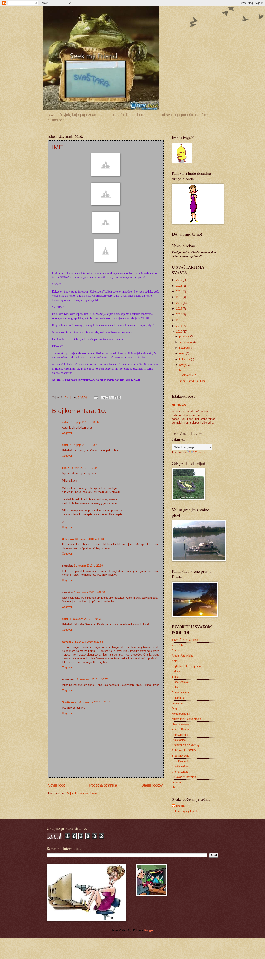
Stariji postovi (152, 785)
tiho (174, 787)
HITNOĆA (179, 405)
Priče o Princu (180, 729)
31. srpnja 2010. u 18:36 (84, 422)
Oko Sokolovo (180, 724)
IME (180, 369)
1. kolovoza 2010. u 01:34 (89, 592)
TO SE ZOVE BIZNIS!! (192, 381)
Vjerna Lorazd (180, 771)
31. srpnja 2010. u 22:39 (88, 565)
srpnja (183, 365)
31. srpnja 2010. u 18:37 (84, 445)
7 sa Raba (178, 645)
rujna (182, 353)
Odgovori (67, 433)
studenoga (186, 342)
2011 (179, 325)
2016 (179, 297)
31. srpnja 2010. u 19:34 (89, 539)
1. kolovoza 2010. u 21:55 (87, 641)
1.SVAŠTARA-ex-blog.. (186, 639)
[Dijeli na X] (111, 398)
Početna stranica (103, 785)
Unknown (68, 539)
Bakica (176, 671)
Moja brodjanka (181, 713)
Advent (66, 641)
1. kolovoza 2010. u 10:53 (85, 618)
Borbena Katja (180, 692)
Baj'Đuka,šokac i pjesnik (186, 666)
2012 (179, 320)
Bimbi (175, 676)
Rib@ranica (179, 740)
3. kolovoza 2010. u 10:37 (92, 679)
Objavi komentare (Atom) (82, 793)
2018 (179, 285)
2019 (179, 280)
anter (65, 422)
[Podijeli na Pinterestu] (119, 398)
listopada (185, 347)
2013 (179, 314)
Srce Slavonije (180, 755)
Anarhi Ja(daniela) (182, 655)
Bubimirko (178, 697)
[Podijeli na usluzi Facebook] (115, 398)
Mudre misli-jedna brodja (186, 718)
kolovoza (185, 359)
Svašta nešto (70, 702)
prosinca (184, 336)
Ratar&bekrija (180, 734)
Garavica (177, 703)
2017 (179, 291)
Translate (200, 452)
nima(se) (177, 782)
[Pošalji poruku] (96, 397)
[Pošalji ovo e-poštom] (103, 398)
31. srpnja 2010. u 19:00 (82, 467)
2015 (179, 303)
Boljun (175, 687)
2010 (179, 331)
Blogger (148, 930)
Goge (175, 708)
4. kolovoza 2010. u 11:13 (95, 702)
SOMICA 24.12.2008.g (185, 745)
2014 (179, 308)
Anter (175, 661)
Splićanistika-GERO (184, 750)
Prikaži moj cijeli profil (185, 811)
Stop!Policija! (180, 761)
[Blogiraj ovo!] (107, 398)
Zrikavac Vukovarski (184, 776)
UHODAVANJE (187, 375)
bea (64, 467)
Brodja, (180, 805)
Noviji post (56, 785)
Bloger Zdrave (180, 681)
